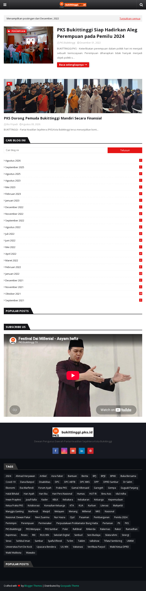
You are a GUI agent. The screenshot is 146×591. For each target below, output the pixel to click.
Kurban (92, 505)
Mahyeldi (118, 505)
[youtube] (73, 451)
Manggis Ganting (15, 511)
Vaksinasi (78, 546)
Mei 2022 (73, 247)
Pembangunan (102, 517)
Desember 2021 (73, 280)
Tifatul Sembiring (113, 540)
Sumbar (39, 540)
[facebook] (55, 451)
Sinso (8, 540)
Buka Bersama (128, 476)
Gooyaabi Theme (69, 585)
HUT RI (93, 493)
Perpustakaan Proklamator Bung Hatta (77, 523)
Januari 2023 (73, 200)
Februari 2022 (73, 267)
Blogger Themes (33, 585)
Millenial (86, 511)
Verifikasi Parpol (96, 546)
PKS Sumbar (51, 529)
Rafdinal (77, 529)
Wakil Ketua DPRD (119, 546)
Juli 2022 (73, 233)
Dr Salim (127, 482)
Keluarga (99, 499)
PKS (127, 523)
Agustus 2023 (73, 180)
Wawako (30, 552)
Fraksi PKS (61, 487)
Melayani (59, 511)
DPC (57, 482)
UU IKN (64, 546)
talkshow (94, 540)
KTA (72, 505)
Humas (81, 493)
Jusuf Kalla (31, 499)
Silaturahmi (111, 535)
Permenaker (45, 523)
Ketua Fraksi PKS (14, 505)
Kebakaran (83, 499)
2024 (8, 476)
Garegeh (98, 487)
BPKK (113, 476)
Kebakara (68, 499)
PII (119, 523)
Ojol (72, 517)
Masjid (46, 511)
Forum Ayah (44, 487)
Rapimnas (11, 535)
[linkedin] (82, 451)
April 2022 (73, 253)
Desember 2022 (73, 207)
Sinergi (125, 535)
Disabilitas (44, 482)
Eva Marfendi (27, 487)
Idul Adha (121, 493)
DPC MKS (85, 482)
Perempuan (27, 523)
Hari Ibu (43, 493)
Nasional (109, 511)
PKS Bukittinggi (67, 42)
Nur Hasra (59, 517)
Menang (73, 511)
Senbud (78, 535)
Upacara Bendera (46, 546)
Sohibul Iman (23, 540)
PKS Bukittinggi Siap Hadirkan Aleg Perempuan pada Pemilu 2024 (97, 32)
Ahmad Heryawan (25, 476)
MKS (98, 511)
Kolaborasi (34, 505)
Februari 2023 (73, 194)
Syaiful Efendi (55, 540)
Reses (24, 535)
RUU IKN (44, 535)
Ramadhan (131, 529)
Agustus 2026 (73, 160)
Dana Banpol (27, 482)
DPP (96, 482)
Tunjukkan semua (130, 18)
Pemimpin (11, 523)
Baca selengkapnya (71, 64)
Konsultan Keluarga (54, 505)
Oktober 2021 (73, 293)
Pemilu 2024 (120, 517)
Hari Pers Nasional (62, 493)
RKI (33, 535)
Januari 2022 (73, 273)
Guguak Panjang (129, 487)
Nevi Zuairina (42, 517)
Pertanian (108, 523)
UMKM (130, 540)
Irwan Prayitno (13, 499)
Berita (85, 476)
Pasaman (84, 517)
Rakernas (105, 529)
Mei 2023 (73, 187)
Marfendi (33, 511)
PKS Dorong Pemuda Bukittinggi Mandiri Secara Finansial (53, 118)
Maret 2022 (73, 260)
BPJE (103, 476)
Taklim (81, 540)
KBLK (55, 499)
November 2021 (73, 287)
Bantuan (72, 476)
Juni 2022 (73, 240)
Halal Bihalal (12, 493)
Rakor (118, 529)
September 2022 (73, 220)
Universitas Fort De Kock (19, 546)
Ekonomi (10, 487)
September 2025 (73, 167)
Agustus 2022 (73, 227)
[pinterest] (90, 451)
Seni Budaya (93, 535)
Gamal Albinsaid (80, 487)
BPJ (94, 476)
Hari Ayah (29, 493)
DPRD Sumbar (110, 482)
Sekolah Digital (62, 535)
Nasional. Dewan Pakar (18, 517)
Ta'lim (70, 540)
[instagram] (64, 451)
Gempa (112, 487)
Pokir (65, 529)
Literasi (104, 505)
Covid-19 (10, 482)
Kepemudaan (115, 499)
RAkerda (90, 529)
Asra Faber (57, 476)
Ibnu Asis (106, 493)
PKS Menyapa (33, 529)
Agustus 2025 (73, 174)
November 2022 (73, 214)
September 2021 (73, 300)
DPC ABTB (69, 482)
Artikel (43, 476)
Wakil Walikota (13, 552)
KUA (81, 505)
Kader (44, 499)
